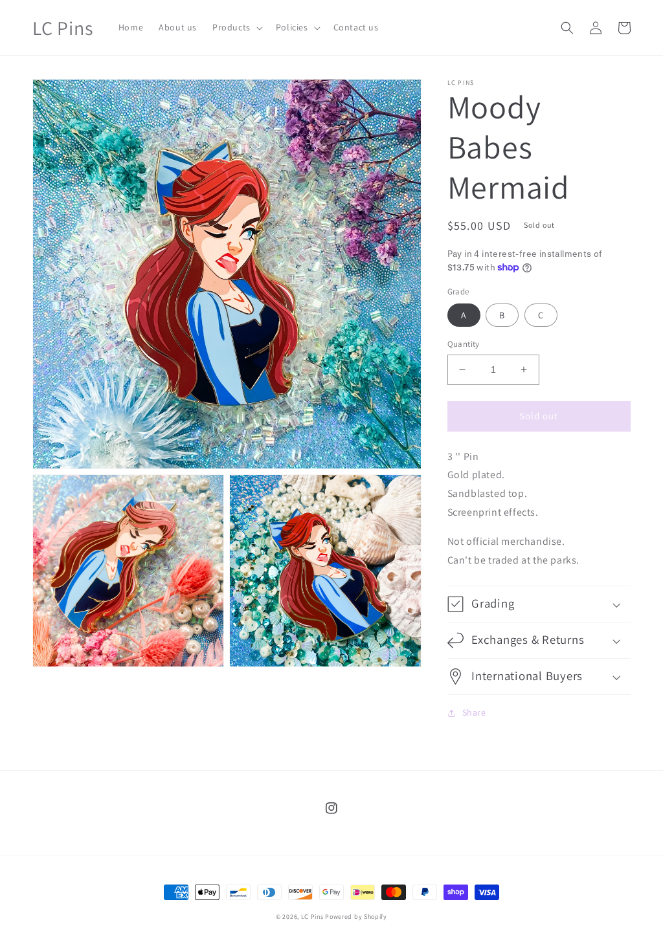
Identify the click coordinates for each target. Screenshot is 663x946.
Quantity (463, 343)
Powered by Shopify (356, 916)
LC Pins (312, 916)
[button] (236, 27)
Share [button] (474, 712)
